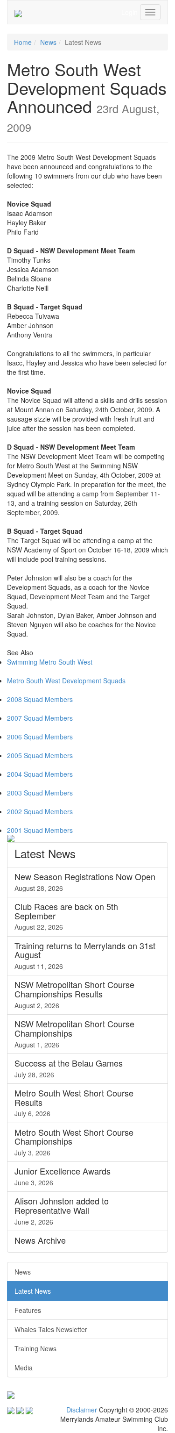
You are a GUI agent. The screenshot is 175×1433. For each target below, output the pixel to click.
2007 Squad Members (40, 718)
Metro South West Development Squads (66, 680)
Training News (35, 1348)
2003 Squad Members (40, 792)
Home (23, 42)
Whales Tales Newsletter (50, 1329)
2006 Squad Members (40, 736)
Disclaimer (81, 1409)
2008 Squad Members (40, 699)
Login (129, 12)
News (48, 42)
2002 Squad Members (40, 811)
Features (27, 1310)
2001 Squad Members (40, 830)
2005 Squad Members (40, 755)
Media (23, 1367)
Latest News (32, 1291)
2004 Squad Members (40, 774)
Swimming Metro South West (49, 661)
